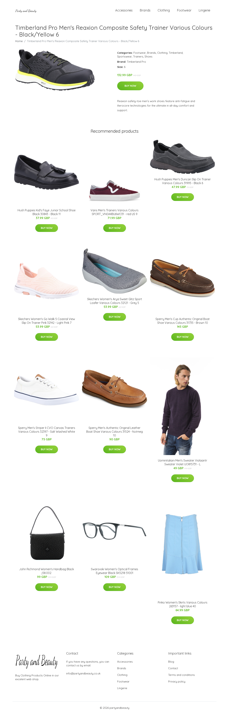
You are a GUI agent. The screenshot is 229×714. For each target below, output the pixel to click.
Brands (145, 10)
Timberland (176, 52)
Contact (173, 668)
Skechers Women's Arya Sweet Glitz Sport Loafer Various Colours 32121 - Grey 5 (114, 301)
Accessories (124, 10)
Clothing (164, 10)
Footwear (184, 10)
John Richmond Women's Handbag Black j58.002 (46, 571)
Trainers (138, 56)
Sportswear (124, 56)
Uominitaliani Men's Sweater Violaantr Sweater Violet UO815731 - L (182, 462)
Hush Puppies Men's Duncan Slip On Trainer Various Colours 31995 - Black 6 (182, 181)
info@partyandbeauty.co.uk (83, 673)
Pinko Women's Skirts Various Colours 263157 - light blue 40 (182, 604)
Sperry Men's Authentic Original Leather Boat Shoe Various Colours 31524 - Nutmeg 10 (114, 431)
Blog (171, 661)
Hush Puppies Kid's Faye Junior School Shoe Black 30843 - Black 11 (46, 212)
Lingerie (204, 10)
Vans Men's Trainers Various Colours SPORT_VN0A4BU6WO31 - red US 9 (114, 212)
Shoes (148, 56)
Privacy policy (176, 681)
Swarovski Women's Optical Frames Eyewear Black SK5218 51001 (114, 571)
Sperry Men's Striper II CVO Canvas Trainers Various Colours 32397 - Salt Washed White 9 (46, 431)
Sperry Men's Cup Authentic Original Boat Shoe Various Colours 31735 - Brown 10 (182, 320)
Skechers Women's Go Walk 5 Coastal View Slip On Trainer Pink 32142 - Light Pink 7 (46, 320)
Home (19, 41)
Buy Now (130, 85)
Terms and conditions (181, 675)
